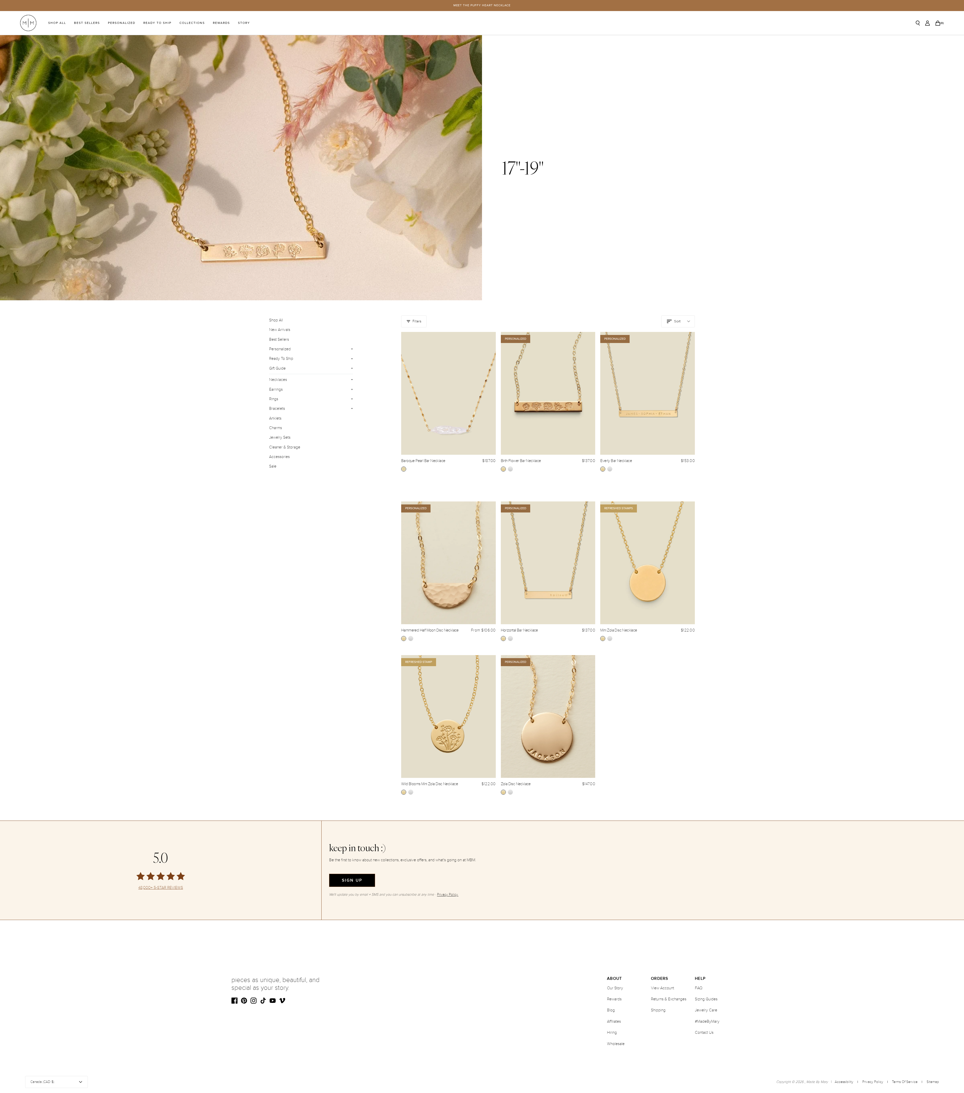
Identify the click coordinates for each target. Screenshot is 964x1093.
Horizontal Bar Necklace (519, 630)
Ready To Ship (157, 23)
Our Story (615, 988)
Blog (611, 1010)
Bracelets (277, 408)
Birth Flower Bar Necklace (521, 460)
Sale (272, 466)
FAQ (698, 988)
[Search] (917, 23)
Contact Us (704, 1032)
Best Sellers (87, 23)
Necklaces (278, 379)
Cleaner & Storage (284, 447)
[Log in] (927, 23)
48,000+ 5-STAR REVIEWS (160, 888)
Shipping (658, 1010)
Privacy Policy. (447, 894)
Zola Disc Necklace (516, 784)
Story (244, 23)
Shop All (57, 23)
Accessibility (844, 1082)
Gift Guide (277, 368)
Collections (192, 23)
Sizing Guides (706, 999)
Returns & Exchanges (668, 999)
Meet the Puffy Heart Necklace (482, 5)
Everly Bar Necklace (616, 460)
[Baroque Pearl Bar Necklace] (448, 393)
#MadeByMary (707, 1021)
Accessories (279, 456)
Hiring (612, 1032)
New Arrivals (279, 329)
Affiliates (614, 1021)
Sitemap (933, 1082)
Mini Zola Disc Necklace (618, 630)
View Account (662, 988)
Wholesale (616, 1044)
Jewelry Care (706, 1010)
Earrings (276, 389)
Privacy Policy (872, 1082)
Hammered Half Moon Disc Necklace (430, 630)
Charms (275, 428)
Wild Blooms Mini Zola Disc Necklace (429, 784)
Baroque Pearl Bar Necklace (423, 460)
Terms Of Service (905, 1082)
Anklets (275, 418)
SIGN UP (352, 880)
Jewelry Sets (279, 437)
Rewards (221, 23)
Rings (273, 399)
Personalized (121, 23)
